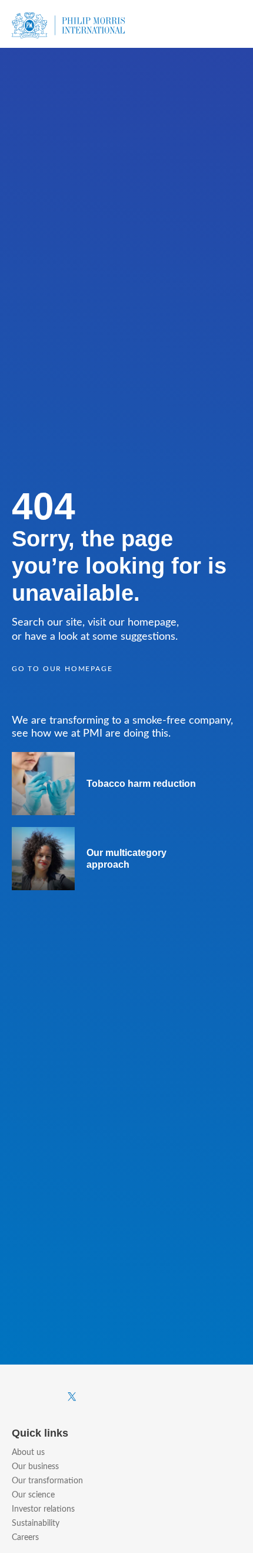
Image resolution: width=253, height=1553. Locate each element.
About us (28, 1452)
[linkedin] (183, 1396)
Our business (35, 1467)
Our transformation (47, 1481)
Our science (33, 1495)
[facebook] (15, 1396)
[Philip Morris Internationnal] (68, 23)
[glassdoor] (237, 1397)
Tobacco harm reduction (141, 784)
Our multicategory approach (126, 859)
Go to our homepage (62, 668)
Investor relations (43, 1509)
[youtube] (128, 1397)
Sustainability (35, 1523)
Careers (25, 1538)
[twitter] (72, 1397)
